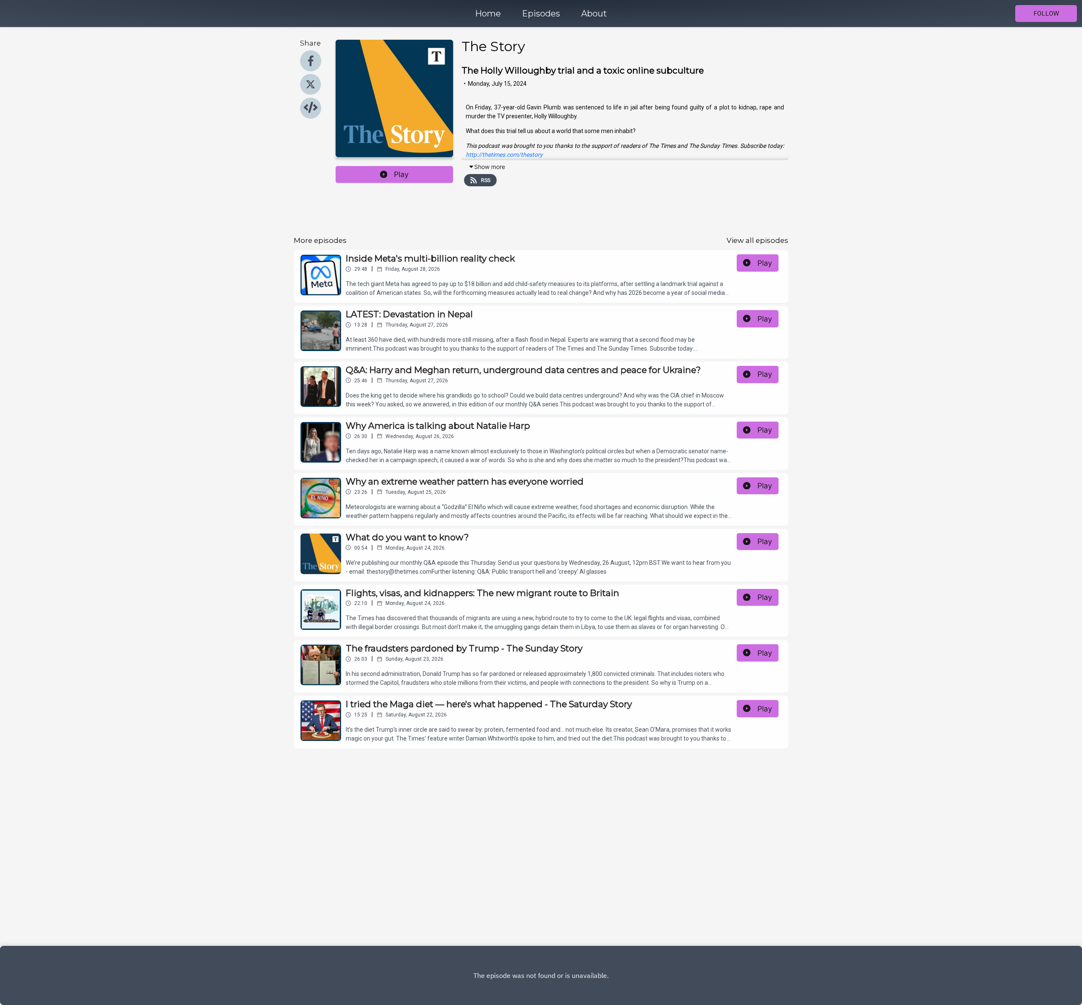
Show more (489, 166)
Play (401, 174)
